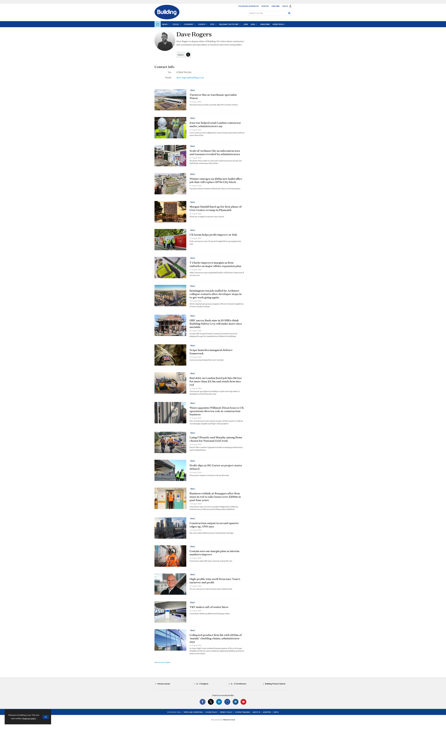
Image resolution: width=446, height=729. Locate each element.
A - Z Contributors (238, 684)
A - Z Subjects (202, 684)
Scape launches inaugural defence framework (211, 351)
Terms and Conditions (193, 712)
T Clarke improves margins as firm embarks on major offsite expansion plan (215, 264)
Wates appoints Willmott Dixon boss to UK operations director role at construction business (217, 411)
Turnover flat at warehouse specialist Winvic (213, 96)
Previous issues (163, 684)
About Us (256, 712)
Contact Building (242, 712)
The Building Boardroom (248, 6)
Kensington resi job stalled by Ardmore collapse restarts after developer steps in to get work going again (216, 294)
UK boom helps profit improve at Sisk (213, 234)
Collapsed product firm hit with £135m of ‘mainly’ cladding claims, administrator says (216, 638)
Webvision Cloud (229, 720)
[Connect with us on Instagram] (236, 702)
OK (45, 717)
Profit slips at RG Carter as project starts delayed (216, 467)
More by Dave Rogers (162, 662)
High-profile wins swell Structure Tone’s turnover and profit (215, 580)
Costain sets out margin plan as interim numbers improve (214, 552)
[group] (278, 24)
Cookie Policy (211, 712)
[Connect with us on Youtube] (243, 702)
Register (265, 6)
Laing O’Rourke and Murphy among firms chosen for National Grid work (216, 439)
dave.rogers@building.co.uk (190, 77)
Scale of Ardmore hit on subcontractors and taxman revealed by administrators (215, 152)
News (192, 90)
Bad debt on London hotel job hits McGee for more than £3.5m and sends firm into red (216, 381)
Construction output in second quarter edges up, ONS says (214, 524)
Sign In (285, 6)
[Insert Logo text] (166, 18)
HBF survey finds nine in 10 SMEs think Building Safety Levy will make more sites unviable (216, 323)
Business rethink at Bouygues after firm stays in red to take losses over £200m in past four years (215, 496)
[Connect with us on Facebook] (203, 702)
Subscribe (275, 6)
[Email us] (227, 702)
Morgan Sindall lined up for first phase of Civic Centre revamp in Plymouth (216, 208)
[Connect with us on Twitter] (211, 702)
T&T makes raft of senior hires (209, 607)
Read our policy (29, 718)
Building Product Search (275, 684)
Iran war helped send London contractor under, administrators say (215, 124)
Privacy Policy (226, 712)
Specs (276, 712)
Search (289, 13)
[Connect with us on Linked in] (219, 702)
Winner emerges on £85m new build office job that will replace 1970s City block (216, 180)
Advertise (267, 712)
